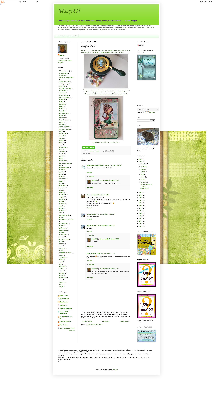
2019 (141, 205)
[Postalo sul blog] (106, 151)
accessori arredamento (66, 78)
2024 (141, 192)
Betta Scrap (64, 295)
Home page (60, 36)
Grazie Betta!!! (144, 188)
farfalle (61, 154)
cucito (61, 142)
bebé (60, 106)
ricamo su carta (64, 239)
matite (61, 201)
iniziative (62, 188)
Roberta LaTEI (91, 253)
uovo (60, 280)
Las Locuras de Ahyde (67, 328)
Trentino (61, 268)
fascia (61, 156)
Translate (152, 112)
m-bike (61, 192)
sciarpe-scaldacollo (65, 253)
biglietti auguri (63, 113)
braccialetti (62, 118)
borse (61, 115)
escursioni (62, 152)
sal (60, 246)
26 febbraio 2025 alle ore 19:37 (109, 180)
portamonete (63, 230)
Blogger (115, 370)
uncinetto (62, 277)
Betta (111, 50)
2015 (141, 216)
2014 (141, 218)
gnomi (61, 176)
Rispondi (89, 172)
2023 (141, 195)
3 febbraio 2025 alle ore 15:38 (100, 195)
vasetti (61, 287)
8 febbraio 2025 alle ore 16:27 (106, 214)
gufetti (61, 183)
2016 (141, 213)
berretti (61, 108)
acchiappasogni (64, 84)
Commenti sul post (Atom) (95, 324)
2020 (141, 203)
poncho (61, 225)
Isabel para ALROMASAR (95, 165)
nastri (61, 206)
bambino (62, 99)
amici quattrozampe (65, 88)
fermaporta (62, 161)
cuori (60, 145)
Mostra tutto (72, 330)
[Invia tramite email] (104, 151)
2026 (141, 159)
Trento (61, 271)
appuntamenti (63, 95)
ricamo (61, 237)
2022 (141, 198)
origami (61, 210)
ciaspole (61, 136)
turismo (61, 273)
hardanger (62, 185)
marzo (143, 179)
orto (60, 213)
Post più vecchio (125, 321)
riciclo (61, 244)
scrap (61, 255)
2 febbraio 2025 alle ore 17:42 (112, 165)
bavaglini (62, 104)
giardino (61, 172)
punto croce (62, 234)
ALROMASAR (64, 299)
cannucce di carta (64, 129)
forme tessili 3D (64, 167)
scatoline (62, 248)
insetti (61, 190)
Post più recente (87, 321)
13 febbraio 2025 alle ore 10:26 (105, 253)
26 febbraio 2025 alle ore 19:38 (109, 239)
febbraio (143, 182)
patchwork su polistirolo (66, 219)
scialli (61, 250)
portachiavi (62, 228)
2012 (141, 223)
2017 (141, 211)
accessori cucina (64, 81)
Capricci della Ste (65, 321)
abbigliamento (63, 73)
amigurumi (62, 90)
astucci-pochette (64, 97)
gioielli (61, 174)
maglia (61, 197)
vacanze (61, 282)
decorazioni (62, 147)
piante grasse (63, 223)
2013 (141, 221)
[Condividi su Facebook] (110, 151)
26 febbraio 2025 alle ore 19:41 (109, 268)
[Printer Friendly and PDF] (88, 148)
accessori (62, 75)
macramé (62, 194)
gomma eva (62, 179)
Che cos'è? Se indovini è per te (101, 52)
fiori (60, 165)
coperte (61, 138)
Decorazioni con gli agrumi (146, 185)
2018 (141, 208)
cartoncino (62, 133)
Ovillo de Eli (63, 305)
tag (60, 264)
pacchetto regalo (64, 215)
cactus (61, 122)
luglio (142, 174)
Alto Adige (62, 86)
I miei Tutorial (72, 36)
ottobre (143, 169)
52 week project (64, 71)
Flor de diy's (64, 325)
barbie (61, 102)
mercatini (62, 204)
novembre (144, 166)
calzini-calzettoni (64, 127)
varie (89, 153)
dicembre (144, 164)
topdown (62, 266)
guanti (61, 181)
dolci (60, 149)
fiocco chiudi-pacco (65, 163)
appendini (62, 93)
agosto (143, 172)
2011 (141, 226)
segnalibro (62, 257)
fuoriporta (62, 170)
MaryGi (69, 11)
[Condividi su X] (108, 151)
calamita (61, 124)
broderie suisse (64, 120)
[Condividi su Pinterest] (112, 151)
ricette (61, 241)
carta (60, 131)
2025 (141, 162)
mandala (62, 199)
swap (61, 262)
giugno (143, 177)
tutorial (61, 275)
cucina (61, 140)
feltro (60, 158)
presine (61, 232)
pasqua (61, 217)
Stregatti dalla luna (66, 308)
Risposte (91, 176)
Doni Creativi (64, 302)
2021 (141, 200)
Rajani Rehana (91, 214)
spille (61, 259)
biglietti (61, 111)
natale (61, 208)
